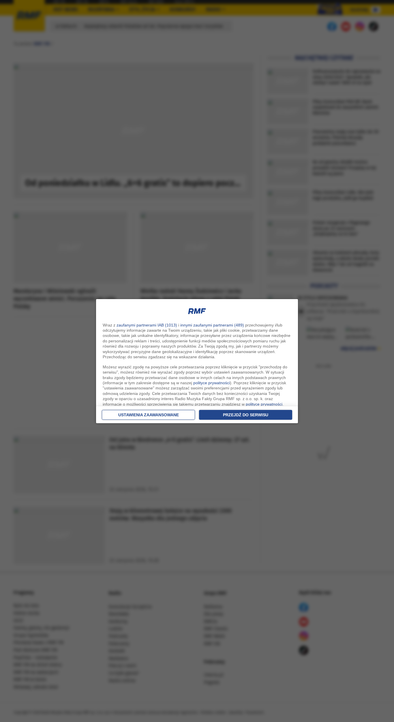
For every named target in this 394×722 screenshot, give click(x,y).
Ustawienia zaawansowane (148, 415)
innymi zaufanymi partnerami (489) (212, 325)
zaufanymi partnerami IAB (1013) (147, 325)
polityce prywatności (211, 382)
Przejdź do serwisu (245, 415)
